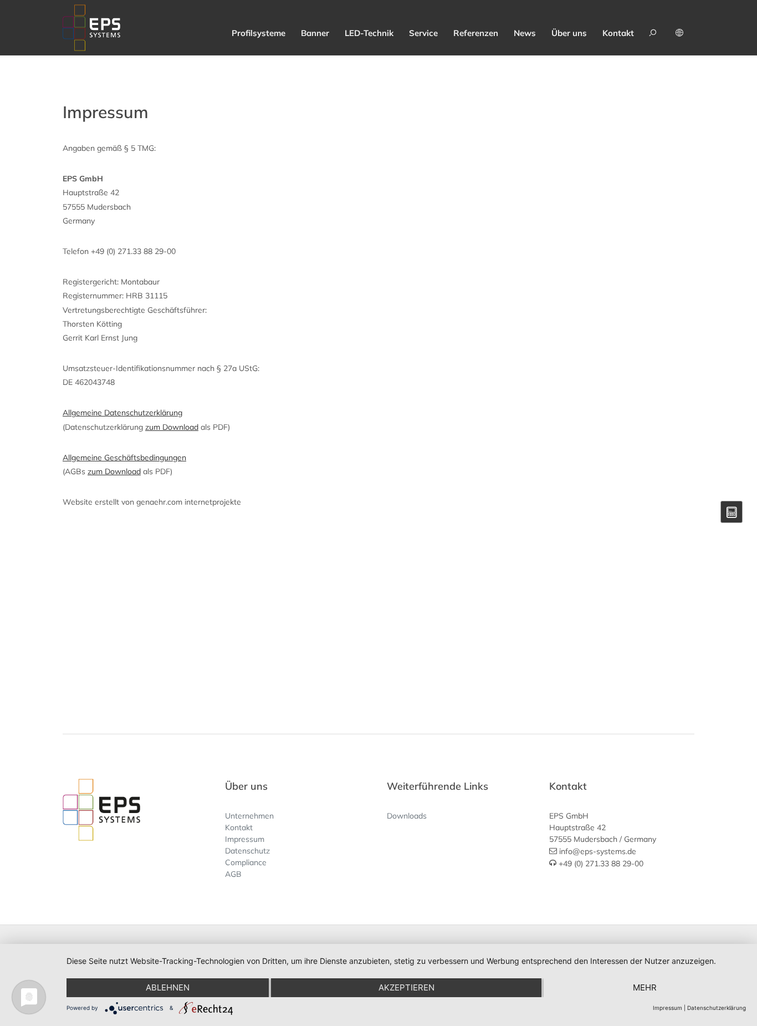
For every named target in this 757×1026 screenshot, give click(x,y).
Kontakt (618, 33)
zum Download (171, 427)
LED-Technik (369, 33)
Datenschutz (247, 851)
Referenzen (475, 33)
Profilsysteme (258, 33)
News (525, 33)
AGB (233, 874)
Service (423, 33)
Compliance (246, 862)
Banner (315, 33)
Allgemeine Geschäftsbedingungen (124, 458)
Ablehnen (168, 987)
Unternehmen (249, 816)
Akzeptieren (406, 987)
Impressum (244, 839)
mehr (645, 987)
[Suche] (654, 27)
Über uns (569, 33)
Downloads (407, 816)
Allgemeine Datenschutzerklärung (122, 413)
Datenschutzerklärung (716, 1007)
